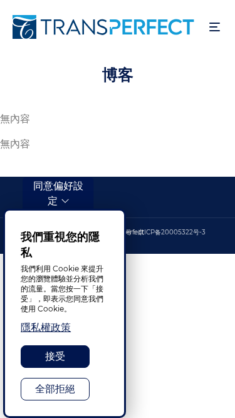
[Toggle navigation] (214, 27)
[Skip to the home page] (105, 27)
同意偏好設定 (58, 193)
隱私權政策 (46, 327)
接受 (55, 356)
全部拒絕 (55, 389)
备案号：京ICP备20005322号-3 (159, 232)
